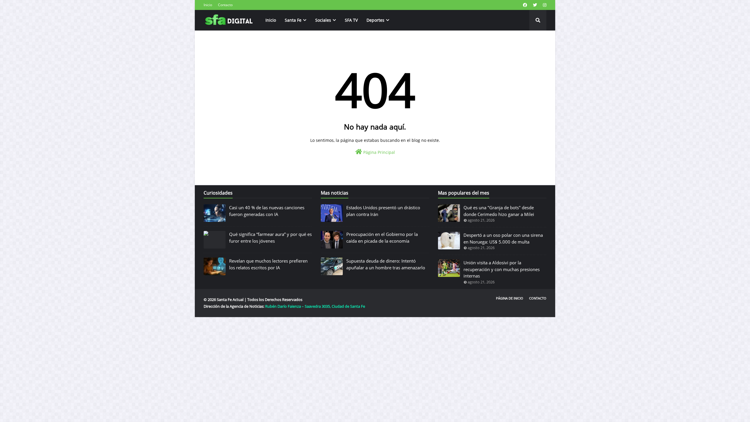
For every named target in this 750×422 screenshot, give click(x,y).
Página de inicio (509, 298)
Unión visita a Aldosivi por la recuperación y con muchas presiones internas (501, 269)
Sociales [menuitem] (323, 20)
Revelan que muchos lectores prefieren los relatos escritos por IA (268, 264)
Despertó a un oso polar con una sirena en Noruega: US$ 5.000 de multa (503, 238)
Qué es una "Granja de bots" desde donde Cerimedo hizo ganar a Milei (498, 211)
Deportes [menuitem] (375, 20)
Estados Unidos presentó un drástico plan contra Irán (383, 211)
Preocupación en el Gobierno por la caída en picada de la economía (382, 237)
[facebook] (525, 5)
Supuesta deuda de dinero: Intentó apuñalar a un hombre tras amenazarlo (385, 264)
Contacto (225, 4)
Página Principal (378, 152)
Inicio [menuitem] (270, 20)
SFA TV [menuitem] (351, 20)
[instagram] (543, 5)
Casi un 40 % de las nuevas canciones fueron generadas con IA (266, 211)
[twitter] (534, 5)
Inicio (208, 4)
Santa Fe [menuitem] (293, 20)
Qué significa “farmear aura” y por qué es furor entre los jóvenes (270, 237)
